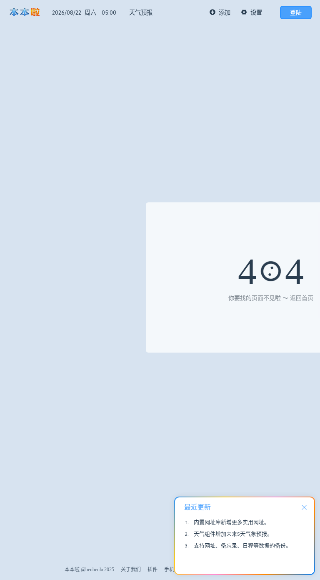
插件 (153, 569)
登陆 (296, 12)
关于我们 (131, 569)
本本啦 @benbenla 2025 (89, 569)
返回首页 (301, 298)
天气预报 (140, 12)
